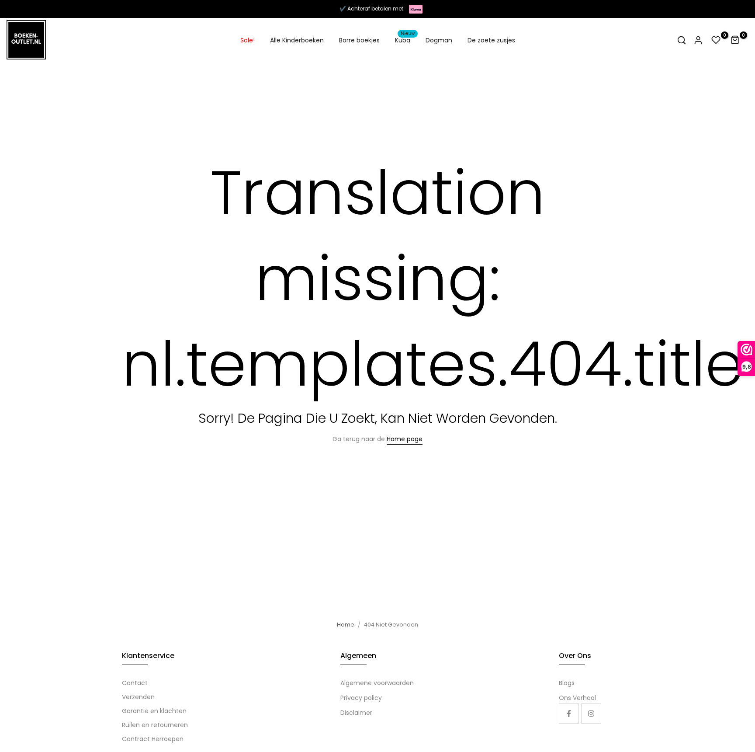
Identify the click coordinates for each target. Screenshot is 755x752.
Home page (405, 439)
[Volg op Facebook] (569, 713)
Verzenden (138, 697)
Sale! (247, 40)
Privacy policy (361, 697)
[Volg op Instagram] (591, 713)
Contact (135, 683)
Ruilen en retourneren (155, 725)
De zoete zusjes (491, 40)
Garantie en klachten (154, 711)
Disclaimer (356, 712)
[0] (716, 40)
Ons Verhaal (577, 697)
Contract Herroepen (153, 739)
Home (345, 624)
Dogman (439, 40)
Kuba (405, 40)
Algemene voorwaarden (377, 683)
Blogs (567, 683)
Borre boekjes (359, 40)
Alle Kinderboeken (297, 40)
